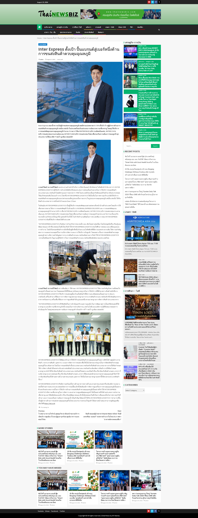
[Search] (159, 30)
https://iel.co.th (49, 403)
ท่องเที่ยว (140, 27)
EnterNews (106, 516)
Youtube (41, 511)
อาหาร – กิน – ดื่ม (50, 32)
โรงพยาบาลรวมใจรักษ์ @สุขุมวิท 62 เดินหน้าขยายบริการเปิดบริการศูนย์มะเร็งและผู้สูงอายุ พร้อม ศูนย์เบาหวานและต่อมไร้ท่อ (58, 415)
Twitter (62, 511)
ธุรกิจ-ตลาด (48, 27)
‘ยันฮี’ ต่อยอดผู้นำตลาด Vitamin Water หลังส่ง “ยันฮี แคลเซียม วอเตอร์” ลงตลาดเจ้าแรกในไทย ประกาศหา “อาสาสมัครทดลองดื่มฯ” (102, 415)
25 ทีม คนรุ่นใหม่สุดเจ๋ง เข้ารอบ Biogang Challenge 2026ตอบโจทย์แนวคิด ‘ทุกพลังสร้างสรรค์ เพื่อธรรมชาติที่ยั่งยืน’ (139, 172)
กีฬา (131, 27)
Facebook (54, 511)
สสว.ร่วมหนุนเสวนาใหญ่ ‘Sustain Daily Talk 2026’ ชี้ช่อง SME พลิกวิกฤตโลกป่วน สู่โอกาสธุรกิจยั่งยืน (141, 194)
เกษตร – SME (109, 27)
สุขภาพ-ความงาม (65, 32)
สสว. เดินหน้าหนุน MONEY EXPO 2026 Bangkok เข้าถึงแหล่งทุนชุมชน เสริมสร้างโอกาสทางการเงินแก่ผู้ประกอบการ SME (148, 52)
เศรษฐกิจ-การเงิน (62, 27)
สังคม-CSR (122, 27)
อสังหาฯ (88, 27)
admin (42, 59)
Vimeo (47, 511)
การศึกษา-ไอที (77, 27)
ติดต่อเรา (101, 32)
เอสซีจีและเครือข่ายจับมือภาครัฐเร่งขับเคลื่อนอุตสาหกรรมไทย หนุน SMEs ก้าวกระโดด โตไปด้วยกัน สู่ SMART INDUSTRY (148, 121)
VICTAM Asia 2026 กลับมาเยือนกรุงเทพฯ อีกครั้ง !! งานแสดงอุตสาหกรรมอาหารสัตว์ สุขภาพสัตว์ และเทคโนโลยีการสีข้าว (149, 281)
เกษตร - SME (139, 238)
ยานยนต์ (98, 27)
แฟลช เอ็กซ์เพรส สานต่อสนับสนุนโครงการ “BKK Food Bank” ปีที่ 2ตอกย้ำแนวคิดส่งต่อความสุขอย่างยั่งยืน (142, 204)
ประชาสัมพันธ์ (89, 32)
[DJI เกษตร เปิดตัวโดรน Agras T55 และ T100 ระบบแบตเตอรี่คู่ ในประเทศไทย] (142, 228)
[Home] (39, 27)
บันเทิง (78, 32)
